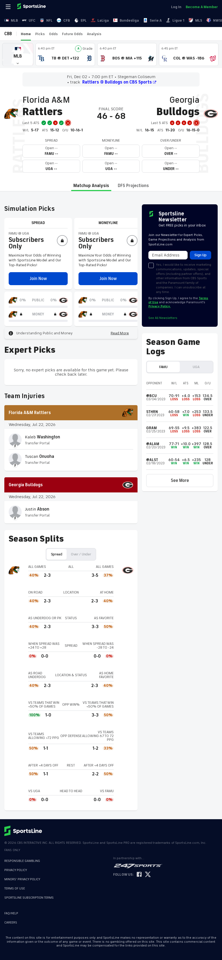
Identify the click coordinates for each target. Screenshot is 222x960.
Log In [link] (176, 7)
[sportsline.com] (32, 7)
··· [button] (108, 33)
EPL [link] (84, 20)
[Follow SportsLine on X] (148, 874)
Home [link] (26, 34)
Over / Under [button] (81, 554)
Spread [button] (56, 554)
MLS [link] (198, 20)
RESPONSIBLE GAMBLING (22, 861)
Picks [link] (40, 34)
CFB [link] (66, 20)
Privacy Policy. (159, 306)
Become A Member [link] (202, 7)
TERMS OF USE (14, 888)
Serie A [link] (156, 20)
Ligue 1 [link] (178, 20)
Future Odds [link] (72, 34)
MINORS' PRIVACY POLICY (22, 879)
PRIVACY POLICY (15, 870)
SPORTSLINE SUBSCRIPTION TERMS (29, 898)
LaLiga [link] (103, 20)
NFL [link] (49, 20)
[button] (17, 54)
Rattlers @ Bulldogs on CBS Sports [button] (117, 82)
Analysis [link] (94, 34)
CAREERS (10, 923)
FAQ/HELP (11, 913)
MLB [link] (14, 20)
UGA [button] (196, 367)
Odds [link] (53, 34)
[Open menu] (8, 6)
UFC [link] (32, 20)
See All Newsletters (162, 318)
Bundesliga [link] (129, 20)
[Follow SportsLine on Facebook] (139, 874)
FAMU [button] (163, 367)
